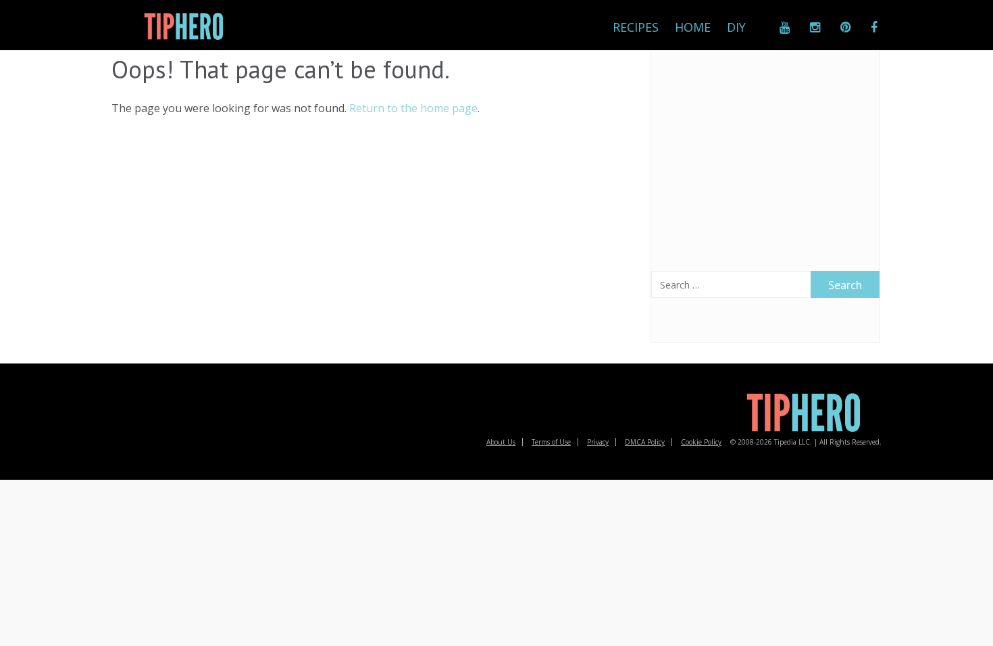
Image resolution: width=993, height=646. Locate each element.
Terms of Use (551, 442)
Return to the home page (413, 108)
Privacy (598, 442)
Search (845, 285)
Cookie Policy (701, 442)
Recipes (636, 27)
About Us (500, 442)
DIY (736, 27)
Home (693, 27)
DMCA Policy (645, 442)
